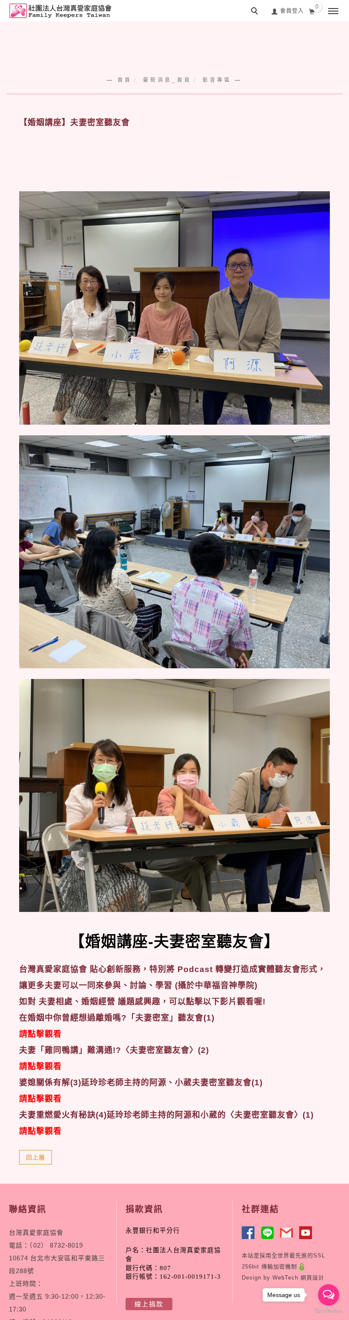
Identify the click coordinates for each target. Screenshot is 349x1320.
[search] (255, 12)
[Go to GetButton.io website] (328, 1311)
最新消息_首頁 (167, 80)
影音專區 (217, 80)
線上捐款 (148, 1304)
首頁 (124, 80)
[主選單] (333, 11)
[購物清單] (312, 10)
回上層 (35, 1157)
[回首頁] (59, 10)
